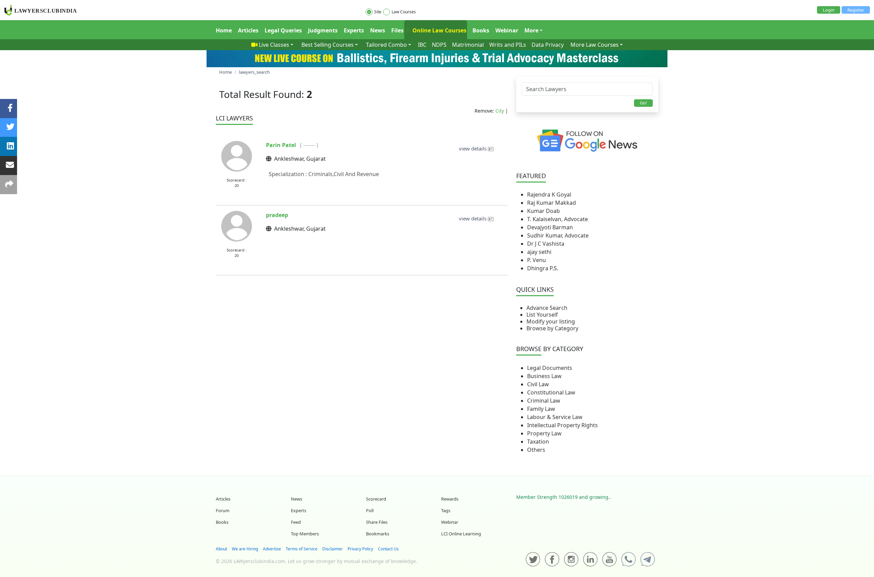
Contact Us (388, 549)
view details (473, 148)
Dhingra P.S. (542, 268)
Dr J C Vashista (545, 243)
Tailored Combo (386, 44)
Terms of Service (302, 549)
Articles (248, 30)
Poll (369, 510)
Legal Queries (283, 30)
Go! (643, 103)
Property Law (544, 433)
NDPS (439, 44)
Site (377, 12)
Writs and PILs (507, 44)
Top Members (305, 534)
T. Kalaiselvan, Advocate (557, 219)
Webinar (506, 30)
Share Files (376, 522)
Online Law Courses (438, 30)
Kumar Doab (543, 211)
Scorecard (376, 499)
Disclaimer (332, 549)
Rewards (450, 499)
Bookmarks (377, 534)
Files (397, 30)
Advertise (272, 549)
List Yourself (542, 314)
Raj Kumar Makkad (551, 202)
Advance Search (546, 308)
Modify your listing (550, 321)
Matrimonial (468, 44)
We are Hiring (245, 549)
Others (536, 449)
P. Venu (536, 260)
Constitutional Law (551, 392)
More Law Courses (594, 44)
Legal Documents (549, 368)
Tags (445, 510)
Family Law (541, 409)
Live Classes (274, 44)
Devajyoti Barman (550, 227)
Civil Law (538, 384)
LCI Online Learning (461, 534)
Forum (222, 510)
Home (224, 30)
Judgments (323, 30)
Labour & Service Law (554, 417)
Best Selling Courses (327, 44)
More (531, 30)
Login (828, 10)
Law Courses (404, 12)
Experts (354, 30)
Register (855, 10)
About (221, 549)
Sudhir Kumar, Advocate (558, 235)
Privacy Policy (360, 549)
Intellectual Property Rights (562, 425)
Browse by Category (552, 328)
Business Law (544, 376)
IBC (422, 44)
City (499, 110)
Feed (296, 522)
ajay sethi (539, 252)
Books (481, 30)
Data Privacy (548, 44)
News (377, 30)
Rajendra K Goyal (549, 194)
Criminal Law (543, 400)
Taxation (538, 441)
